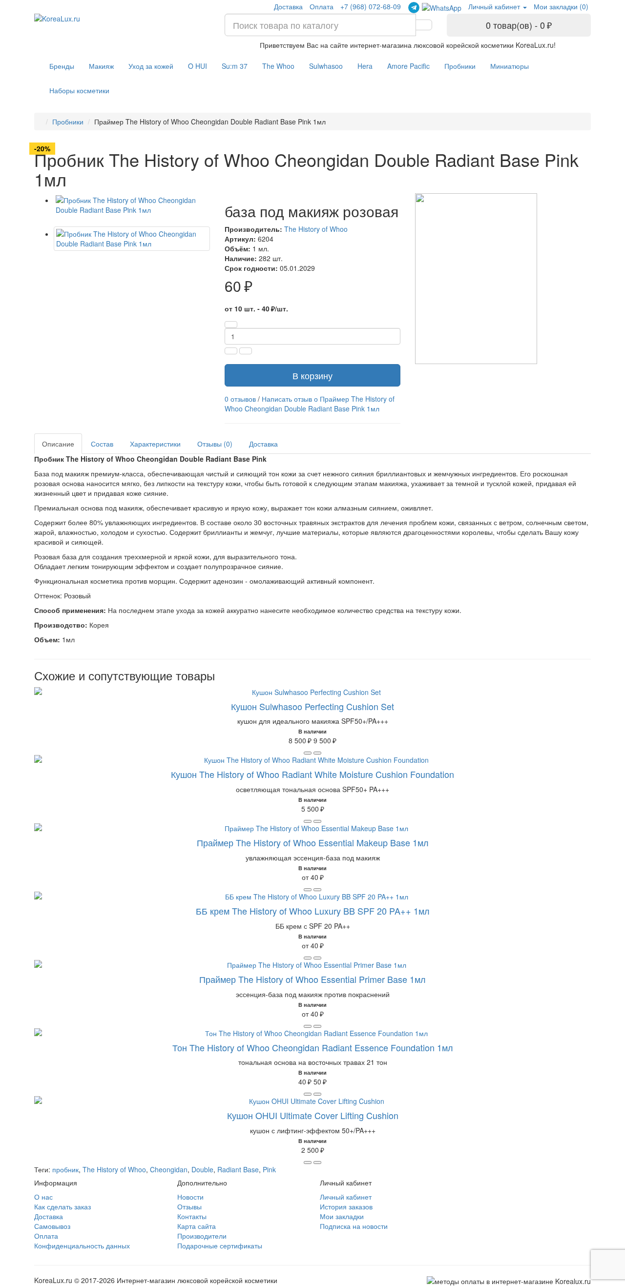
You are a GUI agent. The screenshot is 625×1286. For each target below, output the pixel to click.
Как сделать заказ (62, 1206)
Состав (102, 444)
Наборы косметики (79, 90)
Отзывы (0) (214, 444)
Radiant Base (238, 1169)
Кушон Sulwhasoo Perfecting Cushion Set (312, 706)
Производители (202, 1236)
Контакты (192, 1216)
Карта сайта (196, 1226)
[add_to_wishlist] (317, 753)
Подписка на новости (354, 1226)
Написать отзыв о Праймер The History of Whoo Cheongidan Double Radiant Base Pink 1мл (310, 403)
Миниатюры (509, 66)
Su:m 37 (235, 66)
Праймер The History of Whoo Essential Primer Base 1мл (312, 979)
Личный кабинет (346, 1197)
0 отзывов (240, 399)
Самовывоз (52, 1226)
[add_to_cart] (308, 753)
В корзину (312, 375)
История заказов (346, 1206)
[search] (424, 25)
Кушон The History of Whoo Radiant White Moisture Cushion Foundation (312, 774)
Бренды (61, 66)
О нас (43, 1197)
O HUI (197, 66)
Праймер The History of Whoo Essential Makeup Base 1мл (313, 842)
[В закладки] (245, 350)
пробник (65, 1169)
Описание (58, 444)
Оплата (321, 6)
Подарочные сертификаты (219, 1245)
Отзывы (189, 1206)
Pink (269, 1169)
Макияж (101, 66)
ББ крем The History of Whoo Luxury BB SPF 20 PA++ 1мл (313, 910)
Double (202, 1169)
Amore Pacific (408, 66)
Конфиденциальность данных (82, 1245)
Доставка (288, 6)
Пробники (460, 66)
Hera (365, 66)
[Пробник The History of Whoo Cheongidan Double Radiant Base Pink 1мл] (132, 205)
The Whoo (278, 66)
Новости (190, 1197)
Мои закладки (342, 1216)
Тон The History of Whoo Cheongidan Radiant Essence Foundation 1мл (312, 1047)
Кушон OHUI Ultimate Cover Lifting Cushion (312, 1115)
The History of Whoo (316, 229)
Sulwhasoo (326, 66)
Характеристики (155, 444)
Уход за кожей (150, 66)
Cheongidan (169, 1169)
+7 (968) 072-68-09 (370, 6)
